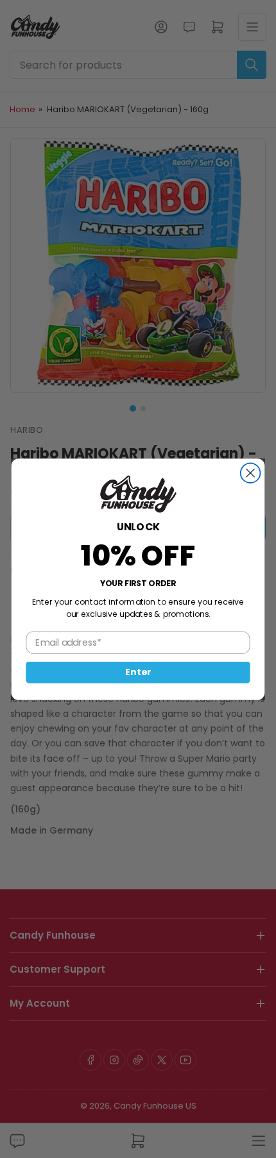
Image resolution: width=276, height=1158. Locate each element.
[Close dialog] (251, 473)
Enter (137, 672)
